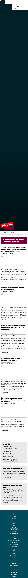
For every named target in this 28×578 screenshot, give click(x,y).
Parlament (14, 542)
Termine (16, 4)
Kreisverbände (14, 555)
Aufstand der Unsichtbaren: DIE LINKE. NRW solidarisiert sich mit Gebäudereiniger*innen (14, 249)
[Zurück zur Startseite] (7, 225)
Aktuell (14, 516)
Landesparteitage (14, 533)
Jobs (14, 525)
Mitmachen (16, 8)
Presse (4, 232)
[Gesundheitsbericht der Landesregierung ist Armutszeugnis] (14, 372)
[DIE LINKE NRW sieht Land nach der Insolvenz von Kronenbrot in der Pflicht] (14, 334)
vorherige (3, 434)
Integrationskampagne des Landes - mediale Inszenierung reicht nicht (13, 400)
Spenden (16, 10)
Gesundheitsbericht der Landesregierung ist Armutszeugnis (10, 360)
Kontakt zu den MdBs (14, 548)
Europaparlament (14, 544)
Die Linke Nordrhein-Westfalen (13, 2)
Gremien (14, 538)
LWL (14, 551)
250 (16, 434)
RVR (14, 553)
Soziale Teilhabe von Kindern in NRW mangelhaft (13, 288)
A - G (14, 557)
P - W (14, 561)
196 (13, 434)
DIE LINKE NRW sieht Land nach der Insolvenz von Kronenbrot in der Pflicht (13, 327)
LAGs (14, 536)
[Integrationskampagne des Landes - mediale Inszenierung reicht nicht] (14, 412)
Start (14, 514)
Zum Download (7, 477)
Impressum (14, 572)
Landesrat (14, 531)
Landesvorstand (14, 529)
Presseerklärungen (13, 565)
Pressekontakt (14, 567)
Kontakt (14, 535)
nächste (19, 434)
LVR (14, 549)
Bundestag (14, 546)
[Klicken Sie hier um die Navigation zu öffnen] (26, 2)
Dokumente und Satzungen (14, 540)
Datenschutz (14, 574)
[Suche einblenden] (22, 2)
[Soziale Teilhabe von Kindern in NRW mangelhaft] (14, 299)
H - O (14, 559)
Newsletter (16, 6)
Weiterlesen (5, 282)
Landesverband (14, 527)
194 (9, 434)
